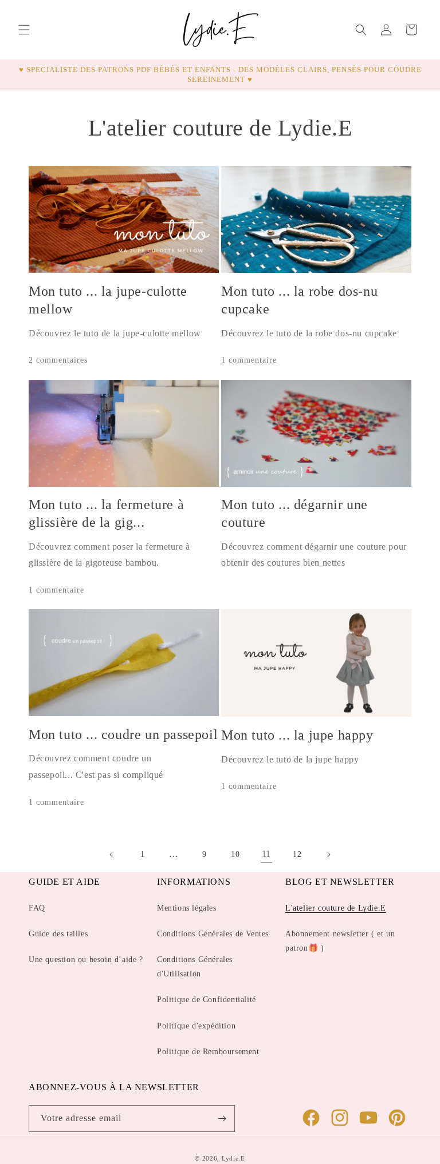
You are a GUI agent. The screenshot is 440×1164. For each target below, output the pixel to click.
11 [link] (266, 854)
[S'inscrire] (221, 1118)
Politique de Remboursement (208, 1051)
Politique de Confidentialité (206, 999)
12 (297, 854)
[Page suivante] (328, 854)
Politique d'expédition (196, 1026)
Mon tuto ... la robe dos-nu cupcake (299, 300)
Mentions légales (187, 908)
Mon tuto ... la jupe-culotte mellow (108, 300)
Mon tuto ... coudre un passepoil (123, 734)
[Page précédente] (111, 854)
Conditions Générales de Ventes (213, 933)
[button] (24, 29)
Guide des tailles (58, 933)
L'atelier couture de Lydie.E (335, 908)
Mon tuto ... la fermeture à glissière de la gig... (106, 513)
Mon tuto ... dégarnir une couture (294, 513)
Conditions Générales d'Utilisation (195, 966)
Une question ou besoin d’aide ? (86, 959)
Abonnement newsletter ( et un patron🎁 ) (340, 940)
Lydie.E (233, 1158)
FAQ (37, 908)
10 (235, 854)
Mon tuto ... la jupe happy (297, 735)
